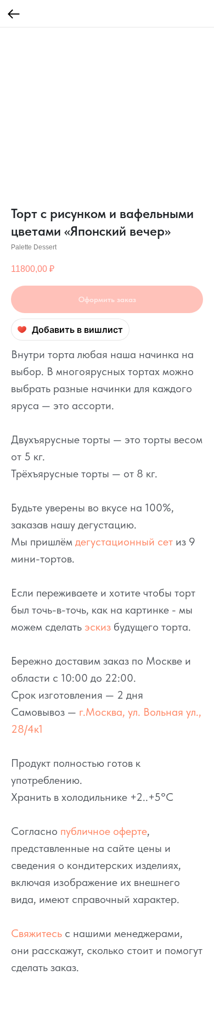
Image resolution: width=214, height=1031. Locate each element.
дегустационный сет (124, 541)
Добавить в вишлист (77, 329)
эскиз (98, 626)
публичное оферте (103, 831)
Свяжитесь (36, 933)
